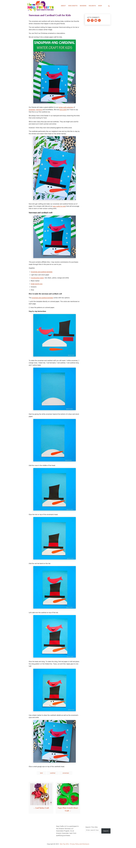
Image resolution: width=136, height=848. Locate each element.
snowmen (32, 109)
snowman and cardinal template (42, 298)
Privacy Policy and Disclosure (79, 844)
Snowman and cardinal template (41, 272)
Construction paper (37, 278)
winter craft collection (66, 107)
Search (105, 831)
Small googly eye (36, 284)
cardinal (52, 773)
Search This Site (91, 827)
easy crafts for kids (59, 206)
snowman (66, 773)
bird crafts (63, 109)
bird (41, 773)
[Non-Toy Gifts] (41, 6)
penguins (39, 109)
